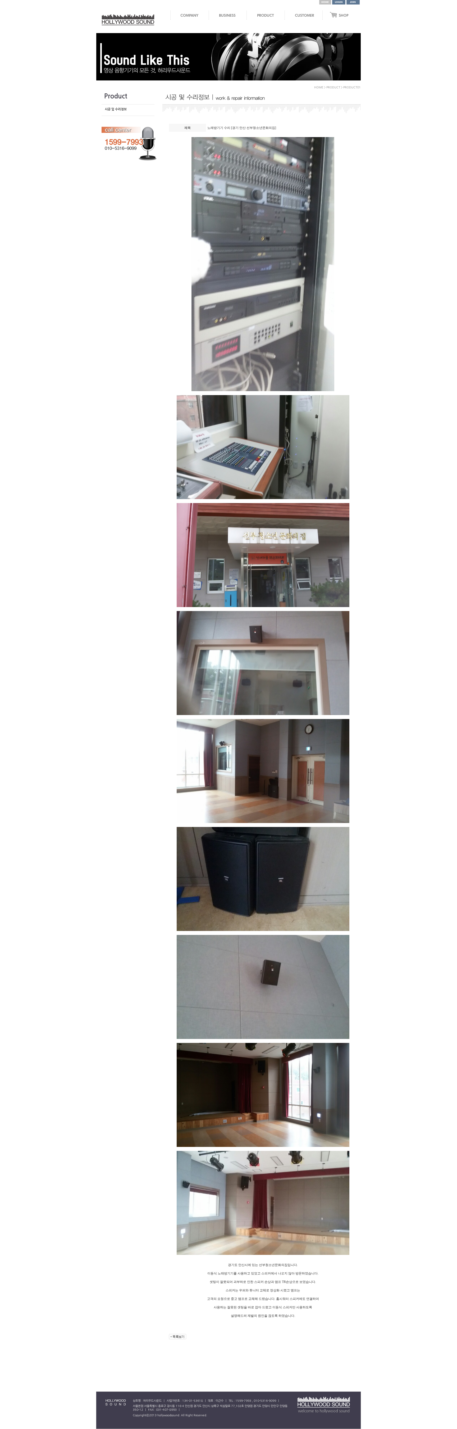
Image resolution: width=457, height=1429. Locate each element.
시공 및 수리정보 (116, 109)
